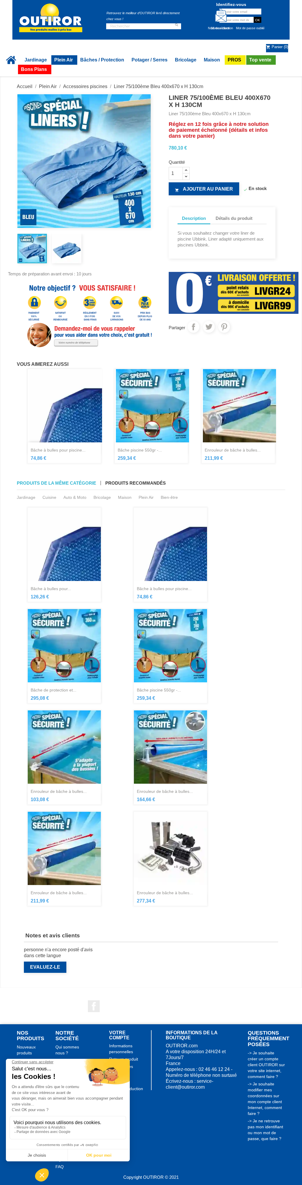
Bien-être (169, 497)
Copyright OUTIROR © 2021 (151, 1177)
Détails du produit (234, 218)
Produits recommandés (135, 483)
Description (194, 218)
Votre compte (119, 1035)
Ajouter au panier (204, 189)
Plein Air (146, 497)
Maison (125, 497)
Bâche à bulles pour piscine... (58, 450)
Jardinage (26, 497)
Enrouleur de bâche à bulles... (233, 450)
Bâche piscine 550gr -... (140, 450)
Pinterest (224, 327)
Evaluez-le (45, 967)
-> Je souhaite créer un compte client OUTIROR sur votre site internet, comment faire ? (266, 1065)
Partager (193, 327)
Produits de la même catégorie (56, 483)
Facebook (94, 1006)
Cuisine (49, 497)
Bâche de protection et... (53, 690)
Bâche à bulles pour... (51, 588)
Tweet (209, 327)
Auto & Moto (74, 497)
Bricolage (102, 497)
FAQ (59, 1166)
